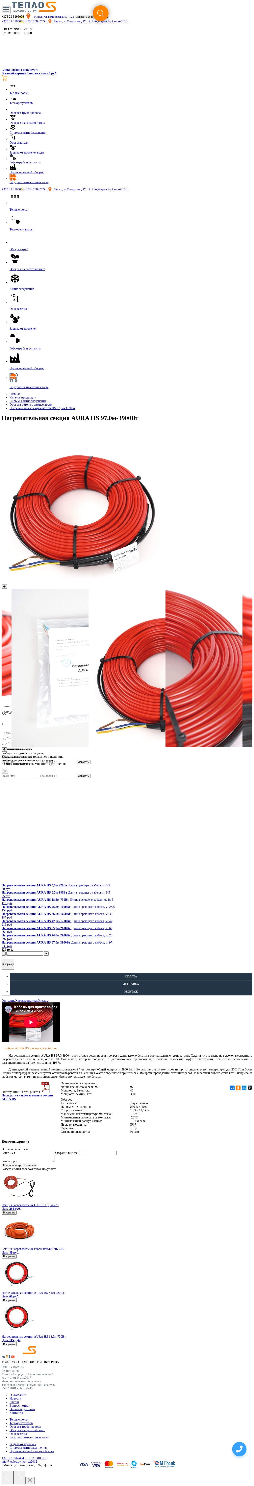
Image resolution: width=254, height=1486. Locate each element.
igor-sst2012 (119, 189)
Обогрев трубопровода (25, 1426)
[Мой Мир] (244, 1088)
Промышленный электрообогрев (32, 1451)
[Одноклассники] (238, 1088)
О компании (18, 1395)
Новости (15, 1398)
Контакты (16, 1412)
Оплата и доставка (22, 1409)
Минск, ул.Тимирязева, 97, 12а (53, 16)
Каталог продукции (23, 397)
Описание (8, 1000)
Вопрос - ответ (20, 1405)
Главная (15, 393)
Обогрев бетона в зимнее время (31, 404)
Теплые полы (19, 1419)
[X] (250, 1088)
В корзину (8, 964)
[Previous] (7, 1477)
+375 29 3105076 (13, 21)
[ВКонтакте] (232, 1088)
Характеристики (26, 1000)
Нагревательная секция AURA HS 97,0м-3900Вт (42, 408)
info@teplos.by (101, 189)
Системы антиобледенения (28, 401)
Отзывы (43, 1000)
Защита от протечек (23, 1444)
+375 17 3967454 (35, 21)
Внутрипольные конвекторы (29, 1437)
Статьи (14, 1402)
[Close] (5, 771)
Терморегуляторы (21, 1423)
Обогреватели (19, 1433)
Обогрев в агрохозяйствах (27, 1430)
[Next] (19, 1477)
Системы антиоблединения (28, 1447)
